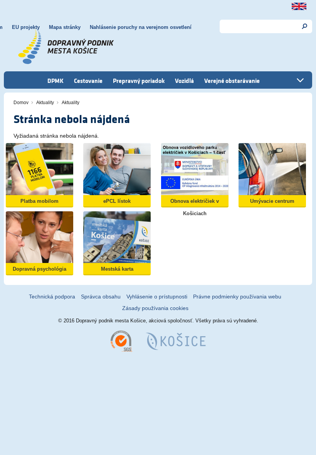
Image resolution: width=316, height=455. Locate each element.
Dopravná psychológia (39, 269)
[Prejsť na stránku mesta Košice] (176, 340)
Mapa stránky (65, 27)
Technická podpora (52, 296)
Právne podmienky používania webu (237, 296)
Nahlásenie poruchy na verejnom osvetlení (141, 27)
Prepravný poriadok (139, 80)
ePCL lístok (117, 201)
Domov (21, 102)
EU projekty (26, 27)
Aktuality (45, 102)
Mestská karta (117, 269)
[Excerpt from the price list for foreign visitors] (299, 6)
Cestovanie (88, 80)
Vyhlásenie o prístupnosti (156, 296)
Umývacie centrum (272, 201)
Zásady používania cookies (155, 308)
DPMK (55, 80)
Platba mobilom (39, 201)
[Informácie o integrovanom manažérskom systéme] (121, 340)
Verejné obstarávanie (232, 80)
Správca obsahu (101, 296)
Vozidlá (184, 80)
